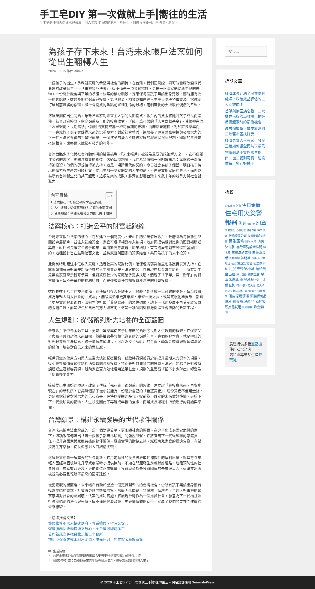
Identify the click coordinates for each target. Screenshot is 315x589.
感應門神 (251, 230)
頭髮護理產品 (243, 301)
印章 (261, 223)
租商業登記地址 (241, 263)
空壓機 (256, 344)
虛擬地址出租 (251, 280)
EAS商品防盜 (233, 205)
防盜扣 (228, 291)
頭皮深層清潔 (239, 296)
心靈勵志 (241, 230)
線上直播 (241, 274)
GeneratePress (203, 582)
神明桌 (245, 258)
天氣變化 (230, 230)
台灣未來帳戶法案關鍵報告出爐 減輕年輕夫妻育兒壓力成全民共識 (97, 555)
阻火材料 (238, 291)
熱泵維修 (55, 523)
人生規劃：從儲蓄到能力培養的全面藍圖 (83, 208)
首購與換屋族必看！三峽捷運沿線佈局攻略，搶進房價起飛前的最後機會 (245, 116)
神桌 (254, 258)
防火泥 (251, 285)
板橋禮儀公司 (238, 235)
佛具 (242, 223)
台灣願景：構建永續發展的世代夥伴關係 (83, 213)
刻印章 (251, 223)
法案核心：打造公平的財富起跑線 (77, 202)
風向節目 (247, 307)
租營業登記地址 (242, 269)
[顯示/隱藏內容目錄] (107, 195)
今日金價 (251, 205)
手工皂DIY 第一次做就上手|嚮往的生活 (123, 14)
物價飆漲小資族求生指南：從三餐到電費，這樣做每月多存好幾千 (245, 158)
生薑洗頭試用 (241, 252)
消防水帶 (250, 241)
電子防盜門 (250, 291)
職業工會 (254, 274)
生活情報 (59, 551)
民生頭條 (236, 241)
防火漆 (260, 285)
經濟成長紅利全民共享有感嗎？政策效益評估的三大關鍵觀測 (245, 99)
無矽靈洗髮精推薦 (249, 247)
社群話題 (235, 258)
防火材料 (241, 285)
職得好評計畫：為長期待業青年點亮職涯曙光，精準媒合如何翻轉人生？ (101, 560)
